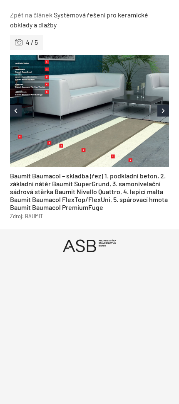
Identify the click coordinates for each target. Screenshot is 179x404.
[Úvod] (89, 245)
